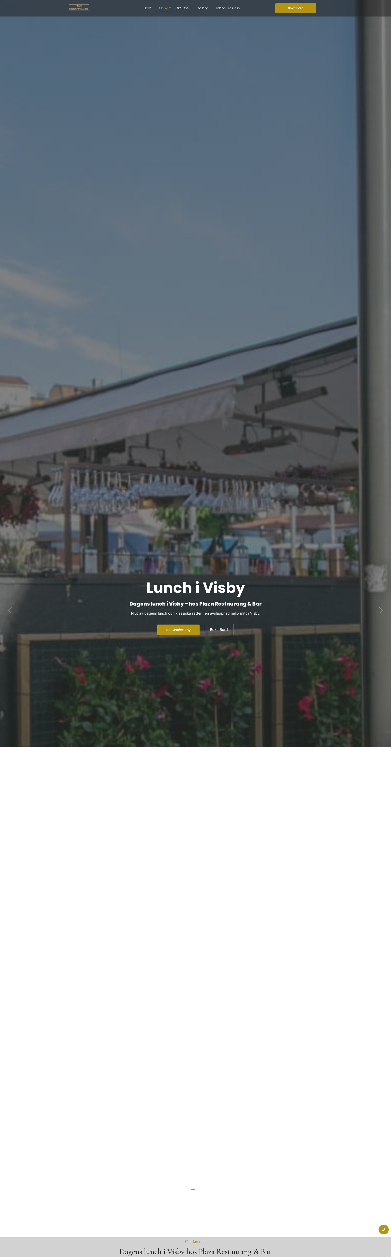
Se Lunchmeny (178, 629)
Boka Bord (219, 629)
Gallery (202, 8)
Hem (147, 8)
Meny (163, 8)
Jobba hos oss (227, 8)
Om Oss (182, 8)
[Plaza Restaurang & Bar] (79, 7)
